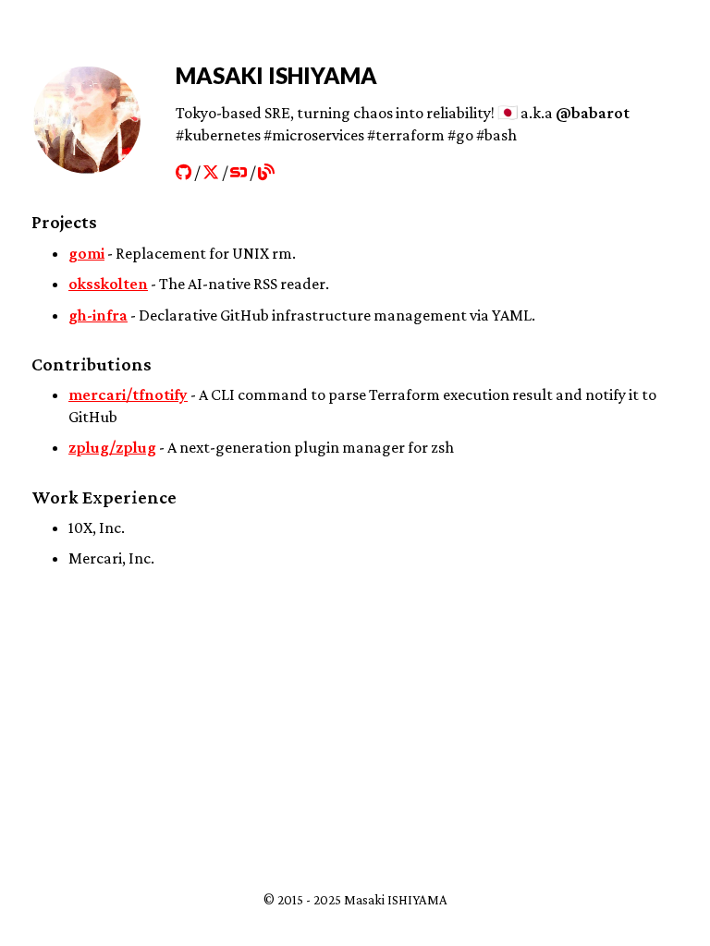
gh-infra (98, 315)
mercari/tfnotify (128, 394)
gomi (86, 253)
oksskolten (108, 283)
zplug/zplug (112, 447)
